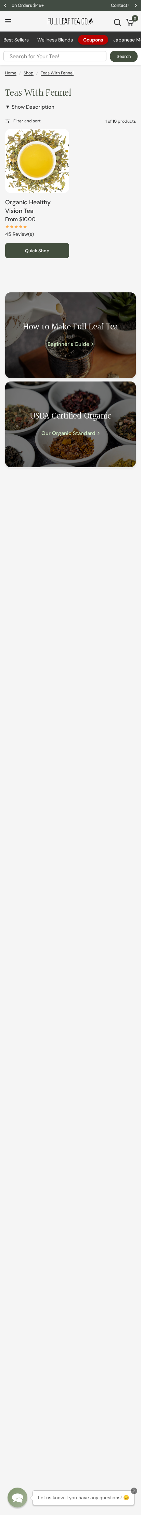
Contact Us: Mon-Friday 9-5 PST (71, 5)
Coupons (93, 40)
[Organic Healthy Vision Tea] (37, 161)
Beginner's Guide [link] (68, 344)
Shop (29, 73)
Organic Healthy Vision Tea (28, 206)
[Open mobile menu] (8, 21)
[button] (17, 1497)
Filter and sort (27, 121)
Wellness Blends (55, 40)
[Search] (117, 22)
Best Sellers (16, 40)
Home (10, 73)
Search (124, 56)
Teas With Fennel (57, 73)
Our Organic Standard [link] (68, 433)
